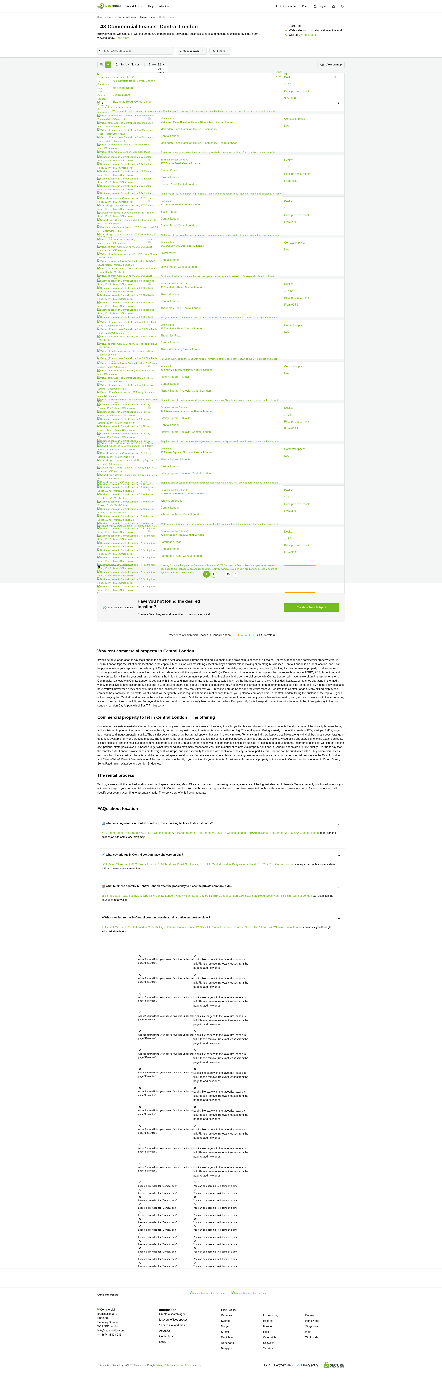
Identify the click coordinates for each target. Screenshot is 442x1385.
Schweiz (268, 1342)
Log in (322, 6)
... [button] (221, 574)
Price (305, 6)
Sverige (225, 1320)
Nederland (227, 1342)
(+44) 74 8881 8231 (109, 1334)
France (267, 1326)
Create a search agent (172, 1314)
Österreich (269, 1337)
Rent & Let (132, 6)
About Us (165, 1330)
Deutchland (228, 1337)
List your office (288, 6)
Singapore (311, 1326)
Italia (266, 1331)
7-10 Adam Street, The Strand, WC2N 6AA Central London (137, 832)
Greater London (147, 17)
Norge (225, 1326)
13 (228, 574)
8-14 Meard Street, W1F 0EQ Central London (129, 864)
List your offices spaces (173, 1319)
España (268, 1320)
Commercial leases (127, 17)
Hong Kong (312, 1320)
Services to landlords (172, 1325)
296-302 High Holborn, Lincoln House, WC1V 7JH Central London (189, 927)
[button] (102, 103)
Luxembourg (270, 1315)
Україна (268, 1348)
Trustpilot (124, 1277)
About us (164, 6)
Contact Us (166, 1336)
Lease (110, 17)
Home (100, 17)
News (162, 1341)
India (308, 1331)
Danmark (226, 1315)
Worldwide (311, 1337)
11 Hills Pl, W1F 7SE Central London (124, 927)
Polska (309, 1315)
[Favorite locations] (343, 6)
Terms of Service (185, 1365)
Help (150, 6)
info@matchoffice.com (110, 1330)
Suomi (225, 1331)
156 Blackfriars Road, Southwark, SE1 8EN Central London (194, 864)
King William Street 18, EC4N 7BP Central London (263, 864)
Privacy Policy (163, 1365)
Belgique (226, 1348)
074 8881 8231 (308, 34)
